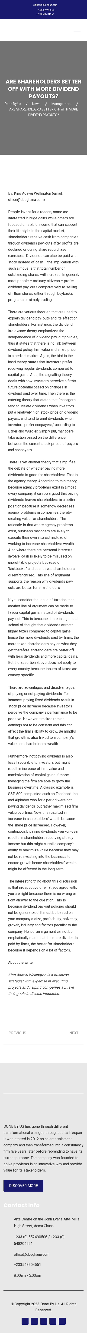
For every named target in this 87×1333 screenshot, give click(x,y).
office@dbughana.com (45, 5)
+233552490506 (45, 10)
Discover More (23, 1186)
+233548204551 (45, 14)
